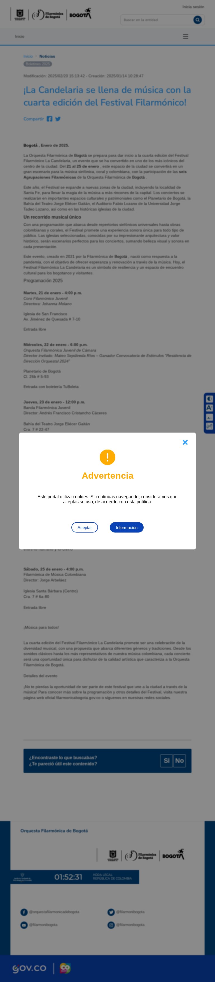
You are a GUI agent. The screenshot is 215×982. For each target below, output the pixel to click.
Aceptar (85, 527)
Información (126, 527)
